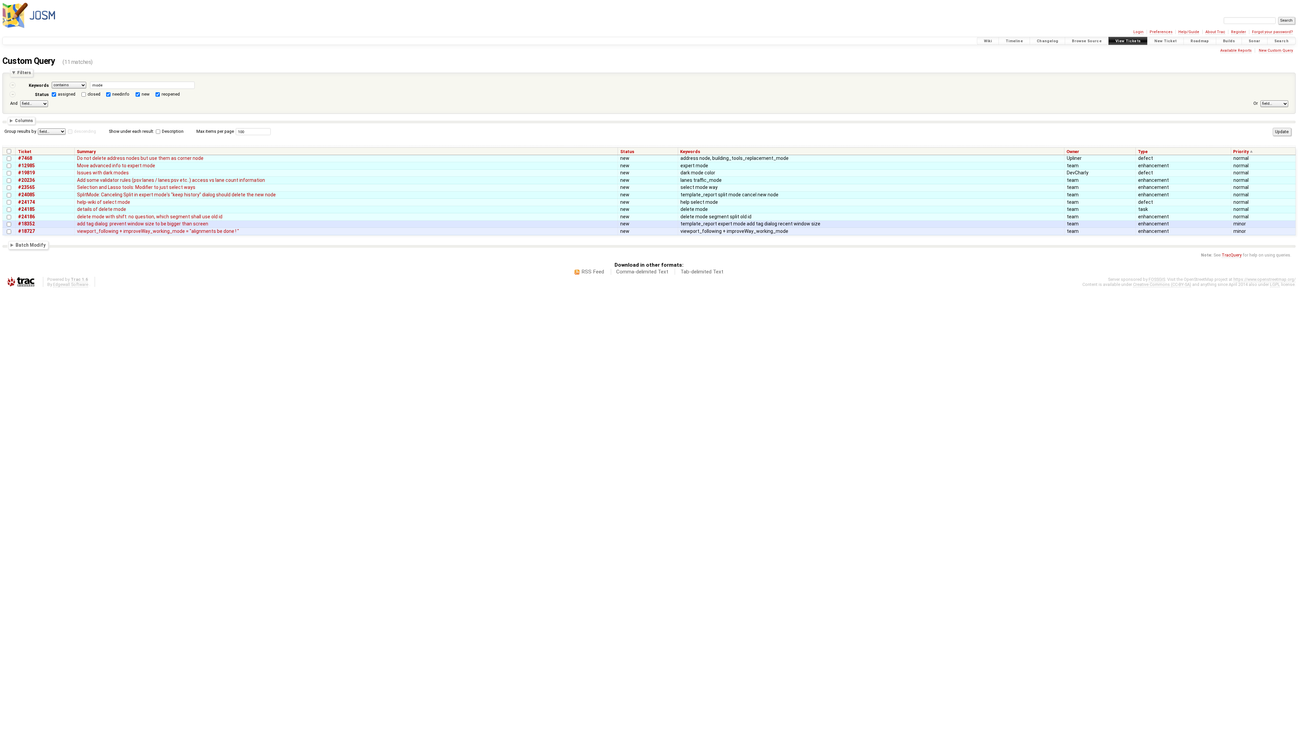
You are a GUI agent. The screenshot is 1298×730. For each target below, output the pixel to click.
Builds (1229, 41)
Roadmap (1200, 41)
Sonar (1254, 41)
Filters (24, 72)
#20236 (26, 180)
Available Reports (1236, 50)
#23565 (26, 187)
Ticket (24, 151)
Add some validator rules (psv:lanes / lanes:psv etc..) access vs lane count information (171, 180)
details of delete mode (101, 209)
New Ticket (1165, 41)
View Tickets (1128, 41)
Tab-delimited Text (701, 272)
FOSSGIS (1157, 279)
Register (1238, 32)
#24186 (26, 216)
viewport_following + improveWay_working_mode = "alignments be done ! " (158, 231)
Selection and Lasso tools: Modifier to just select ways (136, 187)
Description (172, 131)
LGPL (1275, 284)
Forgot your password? (1272, 32)
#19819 (26, 172)
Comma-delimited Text (642, 272)
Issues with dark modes (103, 172)
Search (1281, 41)
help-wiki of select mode (103, 202)
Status (42, 94)
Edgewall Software (70, 284)
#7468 (25, 158)
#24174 (26, 202)
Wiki (988, 41)
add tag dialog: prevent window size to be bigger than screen (142, 223)
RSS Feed (592, 272)
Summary (86, 151)
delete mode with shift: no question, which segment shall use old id (149, 216)
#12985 (26, 165)
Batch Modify (31, 245)
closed (94, 94)
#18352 (26, 223)
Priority (1241, 151)
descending (85, 131)
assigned (66, 94)
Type (1143, 151)
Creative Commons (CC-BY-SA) (1162, 284)
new (145, 94)
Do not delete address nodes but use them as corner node (140, 158)
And (14, 103)
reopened (171, 94)
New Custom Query (1276, 50)
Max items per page (215, 131)
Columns (24, 120)
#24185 (26, 209)
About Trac (1215, 32)
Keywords (39, 85)
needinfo (120, 94)
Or (1255, 103)
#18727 (26, 231)
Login (1138, 32)
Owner (1072, 151)
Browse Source (1087, 41)
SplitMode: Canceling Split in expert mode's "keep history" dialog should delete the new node (176, 194)
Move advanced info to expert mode (116, 165)
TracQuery (1232, 255)
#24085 (26, 194)
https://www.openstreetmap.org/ (1264, 279)
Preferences (1161, 32)
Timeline (1014, 41)
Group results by (20, 131)
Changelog (1047, 41)
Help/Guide (1188, 32)
